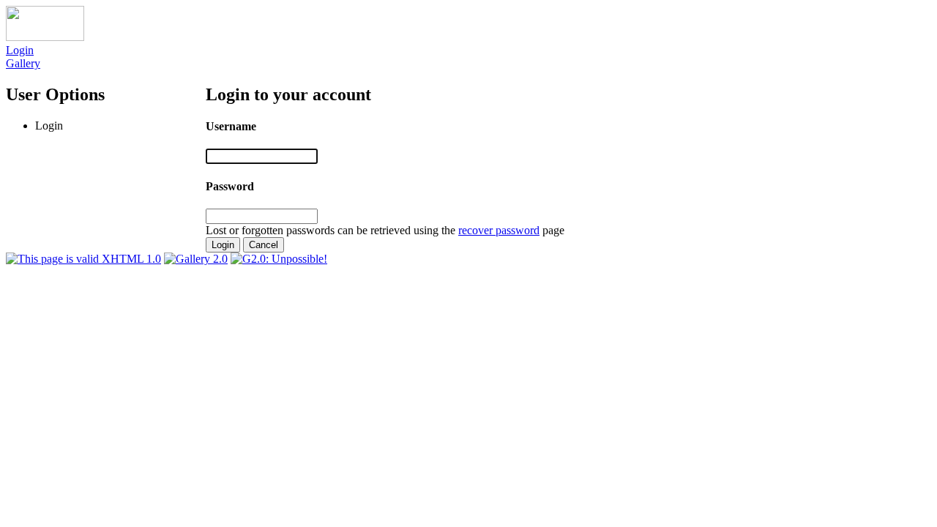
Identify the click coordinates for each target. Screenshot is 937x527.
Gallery (23, 63)
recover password (499, 230)
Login (20, 50)
